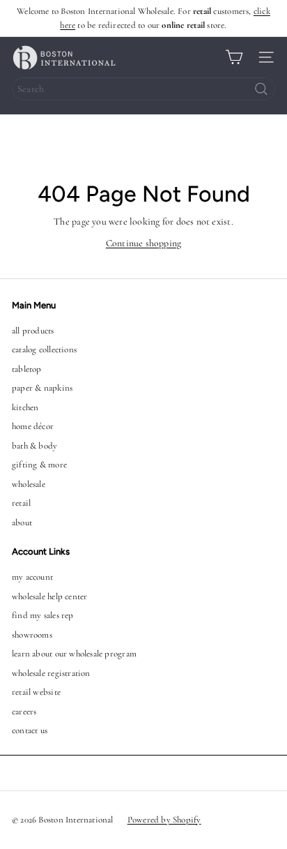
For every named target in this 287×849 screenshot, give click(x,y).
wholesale (28, 484)
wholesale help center (49, 596)
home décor (33, 426)
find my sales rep (43, 615)
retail (21, 503)
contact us (29, 730)
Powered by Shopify (164, 819)
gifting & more (39, 464)
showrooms (32, 634)
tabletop (27, 369)
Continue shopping (144, 243)
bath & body (34, 445)
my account (32, 577)
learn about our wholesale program (74, 653)
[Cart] (234, 57)
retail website (36, 692)
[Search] (261, 88)
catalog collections (44, 349)
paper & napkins (42, 387)
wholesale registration (51, 673)
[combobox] (143, 88)
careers (24, 711)
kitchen (25, 407)
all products (33, 330)
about (22, 522)
